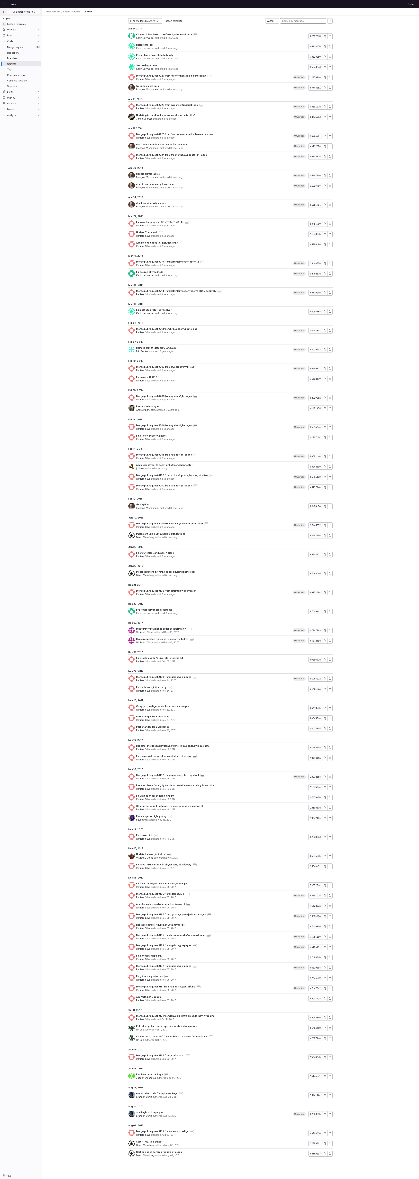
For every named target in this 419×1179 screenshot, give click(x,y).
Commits (88, 11)
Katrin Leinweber (145, 37)
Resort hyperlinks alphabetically (154, 55)
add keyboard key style (149, 1112)
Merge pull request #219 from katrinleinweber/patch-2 (167, 261)
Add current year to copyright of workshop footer (164, 465)
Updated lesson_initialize (150, 854)
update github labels (148, 173)
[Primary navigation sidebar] (4, 11)
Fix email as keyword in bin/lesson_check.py (161, 883)
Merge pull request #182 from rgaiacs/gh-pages (163, 966)
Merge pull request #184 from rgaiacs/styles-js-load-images (171, 914)
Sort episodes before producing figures (159, 1152)
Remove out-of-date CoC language (156, 347)
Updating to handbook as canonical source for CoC (165, 115)
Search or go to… (25, 11)
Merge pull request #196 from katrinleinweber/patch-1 (167, 590)
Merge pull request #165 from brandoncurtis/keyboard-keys (170, 935)
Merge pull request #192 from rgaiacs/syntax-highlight (167, 775)
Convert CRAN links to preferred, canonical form (164, 34)
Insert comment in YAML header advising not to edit (165, 571)
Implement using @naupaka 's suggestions (160, 533)
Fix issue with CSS (146, 377)
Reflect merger (144, 44)
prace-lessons (53, 11)
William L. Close (144, 632)
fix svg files (142, 504)
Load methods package (150, 1074)
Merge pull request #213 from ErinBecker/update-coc (166, 328)
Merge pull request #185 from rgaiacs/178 (160, 893)
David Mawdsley (145, 537)
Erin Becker (142, 351)
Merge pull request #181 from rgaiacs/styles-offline (165, 986)
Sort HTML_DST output (149, 1141)
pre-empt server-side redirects (154, 609)
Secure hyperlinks (146, 65)
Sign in (411, 4)
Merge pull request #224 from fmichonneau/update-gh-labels (172, 154)
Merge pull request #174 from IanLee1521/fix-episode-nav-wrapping (175, 1015)
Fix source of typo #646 (150, 272)
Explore (14, 4)
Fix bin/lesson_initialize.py (151, 687)
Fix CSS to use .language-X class (155, 552)
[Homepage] (4, 4)
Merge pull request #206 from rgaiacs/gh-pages (164, 425)
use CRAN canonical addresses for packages (162, 144)
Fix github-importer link (149, 976)
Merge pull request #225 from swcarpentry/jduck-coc (167, 105)
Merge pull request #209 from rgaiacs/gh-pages (164, 396)
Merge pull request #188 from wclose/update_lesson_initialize (172, 475)
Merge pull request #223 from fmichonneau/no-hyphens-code (172, 134)
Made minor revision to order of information (161, 628)
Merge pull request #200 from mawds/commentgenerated (169, 523)
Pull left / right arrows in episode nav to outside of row (167, 1026)
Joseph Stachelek (146, 1077)
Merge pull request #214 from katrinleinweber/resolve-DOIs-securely (176, 291)
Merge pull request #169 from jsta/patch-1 (160, 1055)
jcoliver (140, 468)
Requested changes (147, 406)
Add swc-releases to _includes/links (157, 242)
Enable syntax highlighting (151, 816)
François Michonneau (147, 89)
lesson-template (173, 20)
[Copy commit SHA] (325, 36)
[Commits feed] (330, 21)
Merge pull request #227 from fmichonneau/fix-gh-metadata (171, 75)
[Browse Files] (330, 36)
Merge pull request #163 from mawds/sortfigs (162, 1131)
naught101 (141, 819)
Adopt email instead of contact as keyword (160, 904)
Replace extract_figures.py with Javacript (160, 924)
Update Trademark (147, 232)
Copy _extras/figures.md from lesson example (162, 706)
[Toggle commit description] (195, 34)
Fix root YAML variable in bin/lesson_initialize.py (163, 864)
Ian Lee (140, 1029)
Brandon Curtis (144, 1096)
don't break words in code (151, 203)
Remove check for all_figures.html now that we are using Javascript (175, 785)
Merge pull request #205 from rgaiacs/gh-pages (164, 454)
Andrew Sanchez (145, 409)
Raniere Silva (143, 79)
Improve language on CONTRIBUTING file (159, 222)
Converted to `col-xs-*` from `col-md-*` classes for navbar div (172, 1036)
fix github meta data (147, 86)
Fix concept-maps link (149, 955)
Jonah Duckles (144, 118)
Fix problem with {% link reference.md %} (159, 658)
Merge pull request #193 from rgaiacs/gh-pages (163, 677)
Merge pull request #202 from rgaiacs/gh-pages (164, 485)
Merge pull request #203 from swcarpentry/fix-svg (165, 366)
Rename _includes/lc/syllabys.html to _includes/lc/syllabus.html (172, 745)
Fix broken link (144, 835)
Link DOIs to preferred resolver (154, 309)
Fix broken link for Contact (151, 435)
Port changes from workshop (152, 716)
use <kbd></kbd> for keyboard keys (156, 1093)
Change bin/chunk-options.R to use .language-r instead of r (170, 806)
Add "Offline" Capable (149, 996)
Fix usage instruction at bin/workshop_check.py (163, 756)
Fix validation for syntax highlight (155, 795)
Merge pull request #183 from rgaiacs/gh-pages (163, 945)
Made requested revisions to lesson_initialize (162, 639)
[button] (299, 77)
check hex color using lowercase (155, 184)
